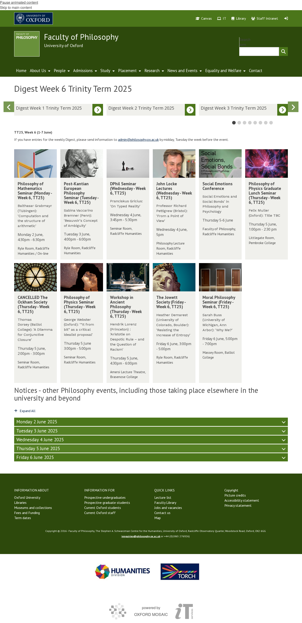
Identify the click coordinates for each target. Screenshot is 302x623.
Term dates (22, 518)
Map (157, 518)
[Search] (283, 51)
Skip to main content (16, 7)
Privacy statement (238, 505)
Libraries (20, 502)
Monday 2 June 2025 (36, 422)
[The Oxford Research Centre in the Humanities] (180, 571)
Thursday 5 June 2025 (38, 448)
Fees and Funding (27, 512)
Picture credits (235, 495)
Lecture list (162, 497)
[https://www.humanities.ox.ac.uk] (122, 571)
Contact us (162, 512)
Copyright (231, 490)
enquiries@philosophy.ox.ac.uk (141, 536)
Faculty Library (165, 502)
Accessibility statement (241, 500)
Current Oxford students (102, 507)
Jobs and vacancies (168, 507)
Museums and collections (33, 507)
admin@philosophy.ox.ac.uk (138, 139)
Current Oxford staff (100, 512)
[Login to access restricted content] (286, 18)
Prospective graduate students (107, 502)
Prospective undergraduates (105, 497)
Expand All (27, 411)
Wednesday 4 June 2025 (40, 440)
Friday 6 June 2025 (35, 457)
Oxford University (27, 497)
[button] (293, 106)
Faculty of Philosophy (81, 37)
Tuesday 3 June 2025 (36, 431)
